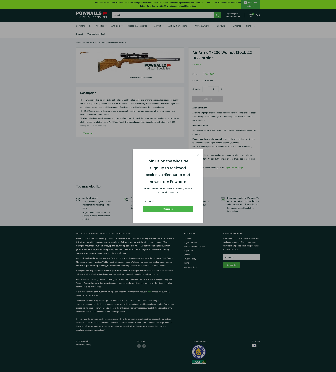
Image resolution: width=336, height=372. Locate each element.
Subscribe (168, 209)
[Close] (198, 154)
